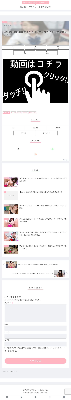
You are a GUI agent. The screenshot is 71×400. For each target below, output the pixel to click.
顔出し (25, 112)
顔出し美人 (33, 112)
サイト (7, 340)
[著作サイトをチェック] (18, 149)
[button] (24, 52)
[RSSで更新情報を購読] (35, 153)
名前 (6, 324)
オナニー (7, 112)
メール (7, 332)
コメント (9, 303)
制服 (20, 112)
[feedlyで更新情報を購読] (52, 149)
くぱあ (14, 112)
